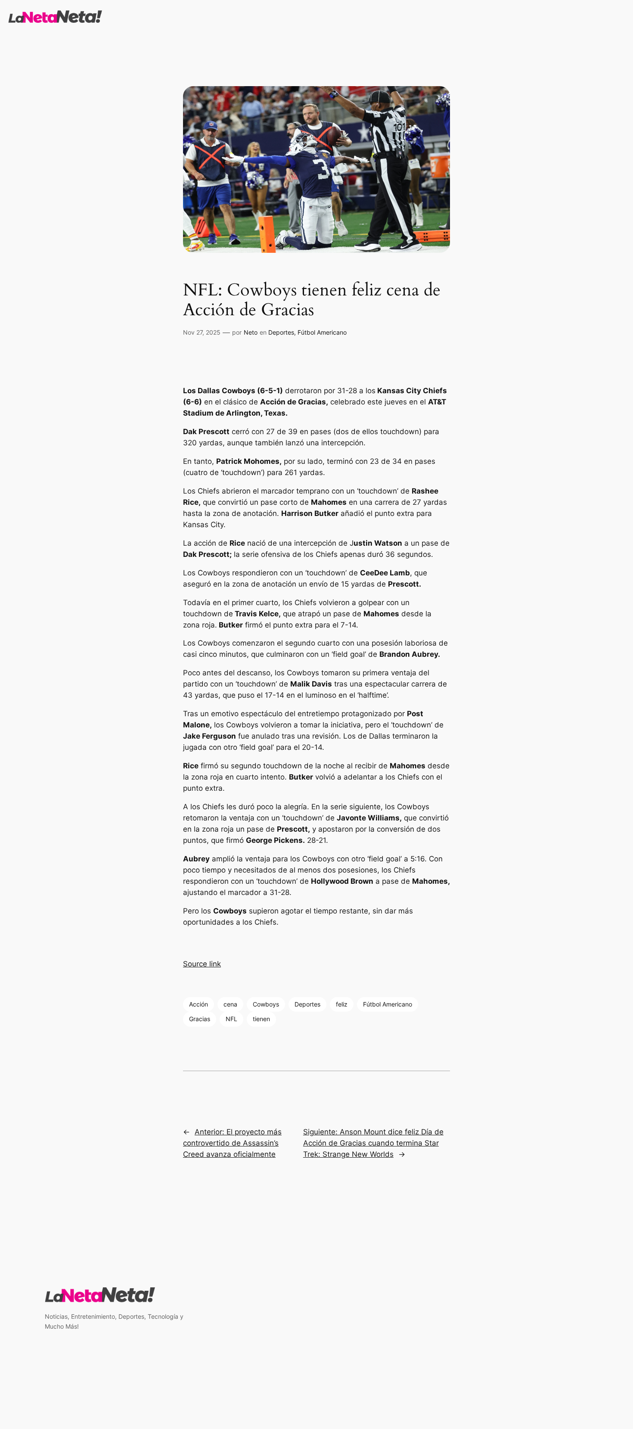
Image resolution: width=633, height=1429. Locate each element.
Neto (251, 332)
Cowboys (266, 1004)
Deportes (281, 332)
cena (230, 1004)
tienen (261, 1018)
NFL (231, 1018)
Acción (198, 1004)
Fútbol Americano (322, 332)
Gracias (199, 1018)
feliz (342, 1004)
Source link (202, 964)
